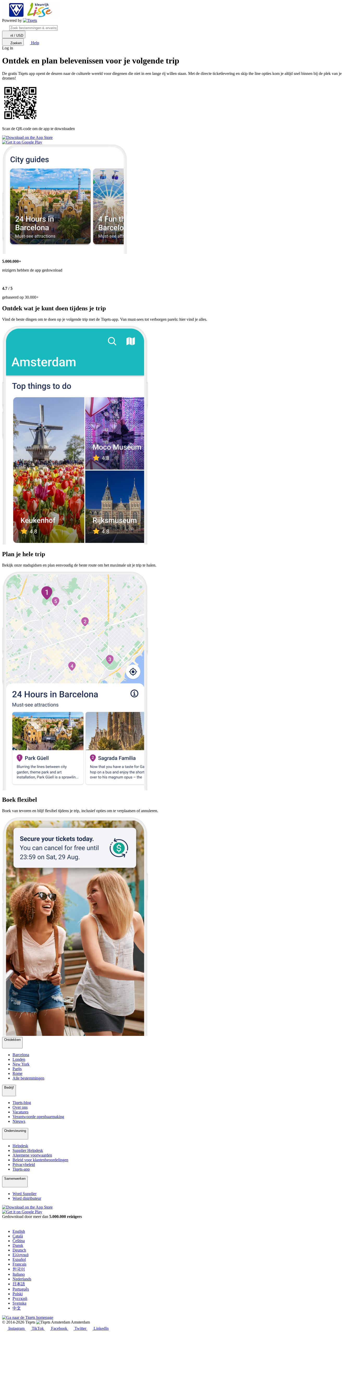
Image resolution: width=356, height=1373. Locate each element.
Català (18, 1236)
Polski (18, 1294)
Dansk (18, 1245)
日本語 (19, 1284)
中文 (17, 1308)
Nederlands (22, 1279)
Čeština (19, 1241)
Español (19, 1259)
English (19, 1231)
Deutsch (19, 1250)
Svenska (19, 1303)
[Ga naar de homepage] (30, 20)
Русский (20, 1298)
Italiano (19, 1274)
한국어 (19, 1269)
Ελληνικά (20, 1255)
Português (21, 1289)
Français (19, 1264)
